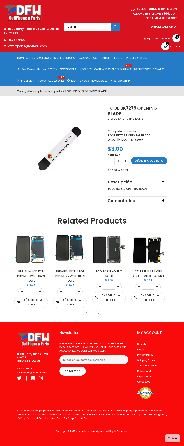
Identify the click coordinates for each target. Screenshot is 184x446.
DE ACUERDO (72, 371)
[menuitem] (21, 57)
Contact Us (143, 381)
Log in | (146, 38)
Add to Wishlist (118, 170)
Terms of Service (147, 365)
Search (141, 344)
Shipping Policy (146, 360)
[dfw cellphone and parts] (23, 21)
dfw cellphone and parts (125, 119)
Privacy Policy (145, 355)
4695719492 (17, 40)
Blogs (140, 349)
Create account (161, 38)
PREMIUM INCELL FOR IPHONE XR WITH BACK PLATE (70, 276)
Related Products (92, 220)
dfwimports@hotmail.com (27, 46)
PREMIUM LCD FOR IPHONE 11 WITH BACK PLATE (31, 276)
